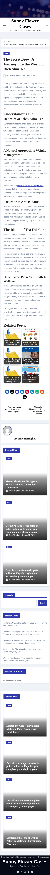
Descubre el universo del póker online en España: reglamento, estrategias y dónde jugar (23, 573)
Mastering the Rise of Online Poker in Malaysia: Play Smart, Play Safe (23, 840)
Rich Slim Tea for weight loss (30, 186)
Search (9, 595)
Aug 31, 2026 (30, 491)
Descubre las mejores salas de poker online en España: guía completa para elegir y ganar (22, 528)
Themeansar (43, 857)
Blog (6, 53)
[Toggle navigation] (4, 24)
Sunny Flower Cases (25, 861)
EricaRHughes (15, 75)
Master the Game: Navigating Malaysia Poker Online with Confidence (22, 484)
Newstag (31, 857)
